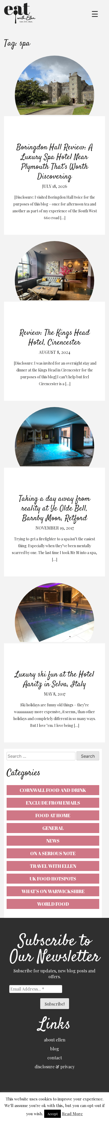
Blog (54, 1048)
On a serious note (53, 853)
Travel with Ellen (53, 866)
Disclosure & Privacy (55, 1066)
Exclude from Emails (53, 803)
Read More (72, 1113)
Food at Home (52, 815)
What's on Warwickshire (53, 891)
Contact (54, 1057)
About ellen (54, 1039)
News (53, 841)
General (53, 828)
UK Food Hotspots (53, 878)
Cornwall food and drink (53, 790)
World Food (53, 904)
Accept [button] (52, 1114)
